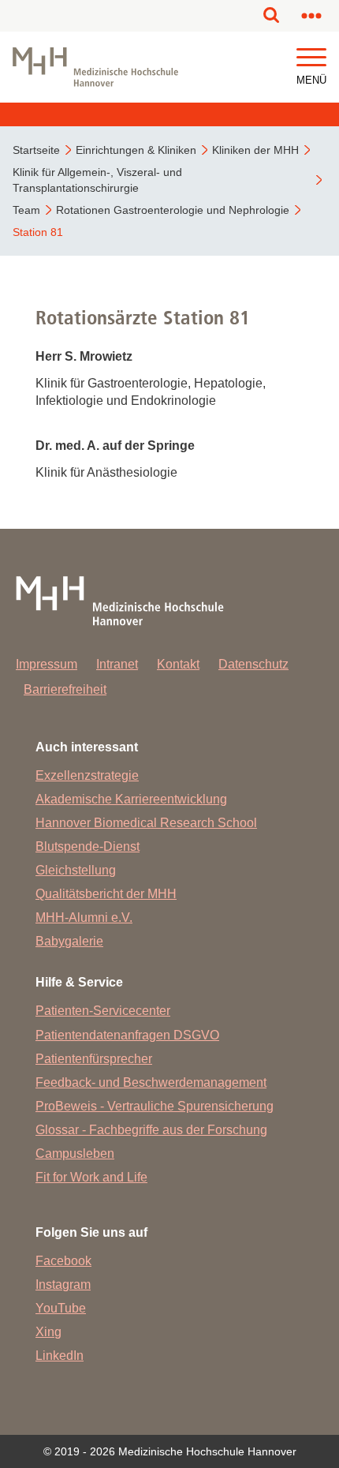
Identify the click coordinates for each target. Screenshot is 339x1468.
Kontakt (178, 664)
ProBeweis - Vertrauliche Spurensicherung (154, 1106)
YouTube (60, 1308)
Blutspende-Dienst (87, 846)
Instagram (63, 1284)
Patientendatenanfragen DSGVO (127, 1035)
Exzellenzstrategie (87, 775)
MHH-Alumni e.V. (83, 917)
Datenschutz (253, 664)
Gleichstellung (75, 870)
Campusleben (74, 1153)
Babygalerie (69, 941)
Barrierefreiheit (65, 689)
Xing (48, 1332)
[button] (311, 58)
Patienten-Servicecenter (102, 1010)
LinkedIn (59, 1355)
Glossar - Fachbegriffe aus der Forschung (151, 1130)
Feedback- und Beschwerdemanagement (150, 1082)
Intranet (117, 664)
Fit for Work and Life (91, 1177)
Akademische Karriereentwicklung (131, 799)
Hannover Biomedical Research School (146, 822)
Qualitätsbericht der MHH (106, 894)
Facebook (63, 1261)
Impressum (46, 664)
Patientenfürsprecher (93, 1058)
